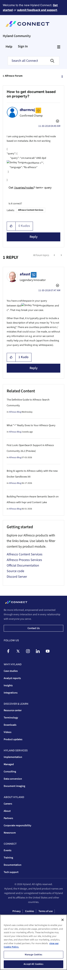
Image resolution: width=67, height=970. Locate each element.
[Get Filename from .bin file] (54, 255)
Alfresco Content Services (30, 210)
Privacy (16, 911)
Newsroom (10, 833)
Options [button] (61, 76)
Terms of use (46, 911)
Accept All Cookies (33, 964)
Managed (9, 764)
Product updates (13, 739)
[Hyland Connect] (27, 24)
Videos (7, 732)
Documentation (12, 865)
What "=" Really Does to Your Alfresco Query (31, 425)
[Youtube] (47, 651)
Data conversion (13, 779)
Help (9, 46)
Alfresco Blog (15, 412)
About (7, 811)
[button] (11, 226)
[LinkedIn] (37, 651)
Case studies (11, 671)
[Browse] (58, 46)
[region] (33, 942)
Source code (15, 571)
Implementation (13, 757)
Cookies (29, 911)
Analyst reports (12, 678)
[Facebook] (8, 651)
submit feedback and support (37, 10)
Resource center (13, 710)
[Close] (62, 920)
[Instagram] (27, 651)
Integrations (10, 693)
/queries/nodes (24, 187)
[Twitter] (18, 651)
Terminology (11, 718)
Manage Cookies (33, 954)
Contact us (34, 628)
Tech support (11, 872)
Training (8, 858)
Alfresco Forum (14, 76)
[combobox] (33, 60)
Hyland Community (17, 36)
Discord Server (17, 576)
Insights (8, 685)
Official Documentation (23, 565)
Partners (8, 818)
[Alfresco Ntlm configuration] (61, 255)
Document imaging (14, 786)
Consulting (10, 771)
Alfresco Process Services (24, 560)
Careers (8, 804)
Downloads (10, 725)
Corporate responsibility (17, 825)
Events (7, 850)
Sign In (23, 46)
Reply (34, 236)
